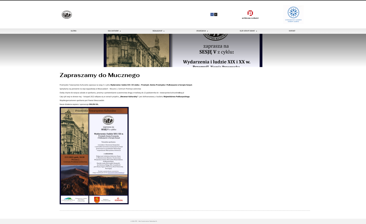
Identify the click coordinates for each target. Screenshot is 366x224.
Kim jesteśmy (113, 31)
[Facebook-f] (212, 14)
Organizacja (201, 31)
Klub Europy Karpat (247, 31)
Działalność (157, 31)
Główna (73, 31)
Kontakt (292, 31)
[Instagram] (215, 14)
